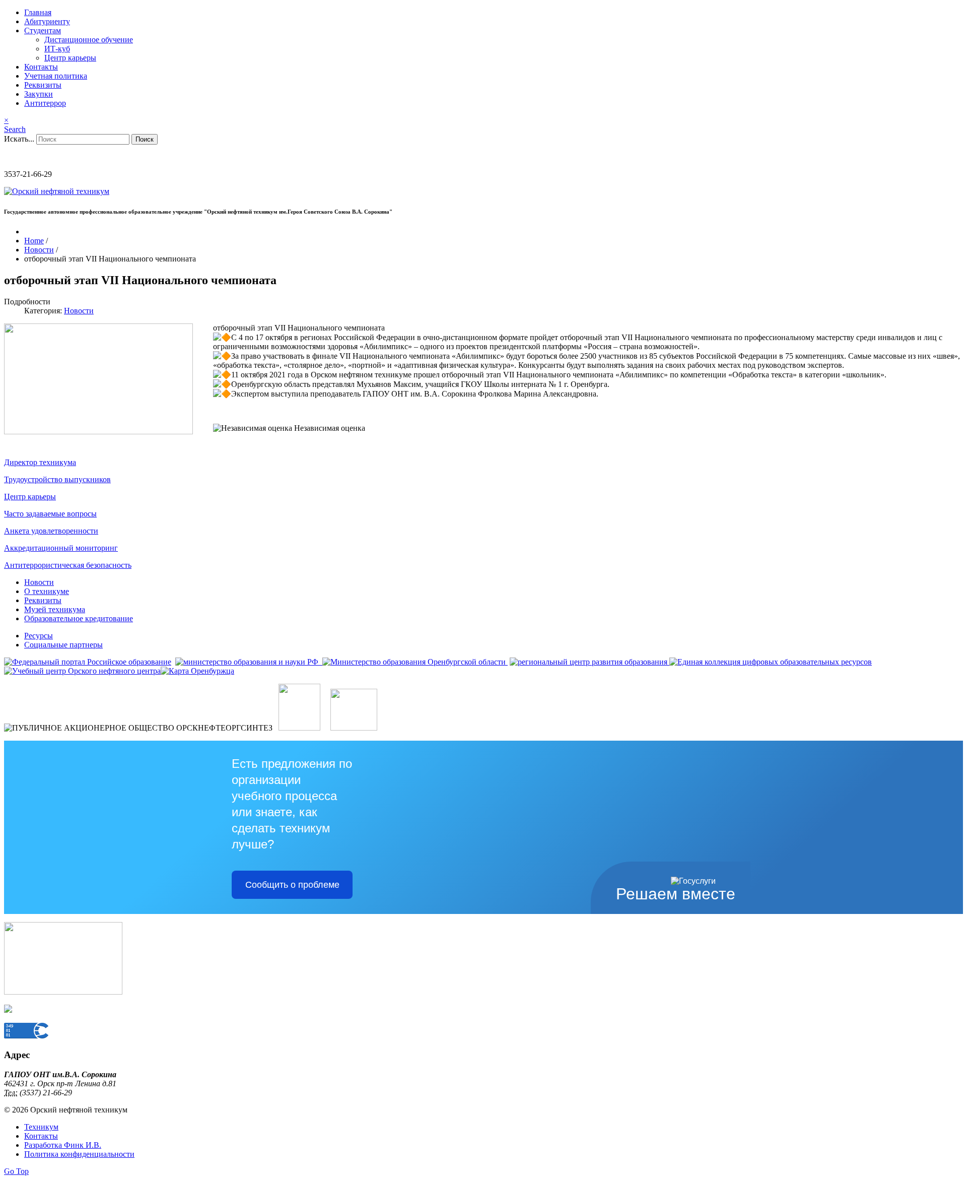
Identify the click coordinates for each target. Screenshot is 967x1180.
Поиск (144, 139)
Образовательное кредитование (78, 618)
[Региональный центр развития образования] (588, 662)
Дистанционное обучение (88, 39)
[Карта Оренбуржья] (197, 671)
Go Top (16, 1171)
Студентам (42, 30)
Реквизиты (42, 85)
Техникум (41, 1127)
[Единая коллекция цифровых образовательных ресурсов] (769, 662)
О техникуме (46, 591)
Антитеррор (45, 103)
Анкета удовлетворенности (51, 531)
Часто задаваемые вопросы (50, 513)
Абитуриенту (47, 21)
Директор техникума (40, 462)
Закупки (38, 94)
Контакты (41, 66)
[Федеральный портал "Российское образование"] (87, 662)
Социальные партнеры (63, 644)
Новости (79, 310)
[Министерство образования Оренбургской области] (414, 662)
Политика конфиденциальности (79, 1154)
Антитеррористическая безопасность (67, 565)
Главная (37, 12)
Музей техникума (54, 609)
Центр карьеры (70, 57)
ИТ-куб (57, 48)
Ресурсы (38, 635)
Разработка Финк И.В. (62, 1145)
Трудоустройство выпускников (57, 479)
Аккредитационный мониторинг (61, 548)
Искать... (19, 139)
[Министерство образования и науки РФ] (247, 662)
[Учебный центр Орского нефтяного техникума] (82, 671)
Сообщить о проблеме (292, 885)
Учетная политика (55, 76)
